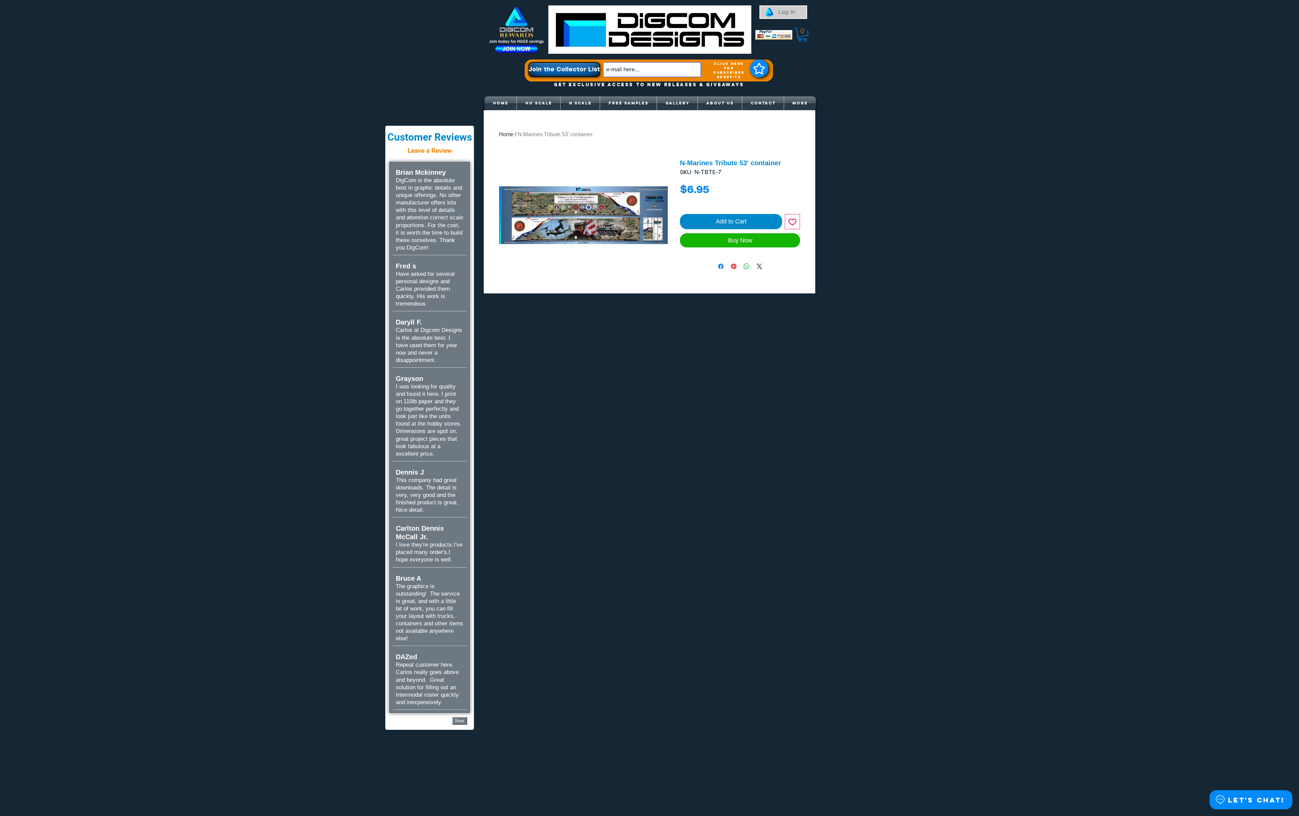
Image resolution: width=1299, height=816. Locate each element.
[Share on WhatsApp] (747, 266)
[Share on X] (759, 266)
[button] (802, 35)
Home (506, 134)
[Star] (759, 68)
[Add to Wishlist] (792, 221)
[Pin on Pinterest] (734, 266)
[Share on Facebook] (721, 266)
